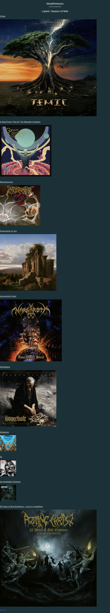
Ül (1, 457)
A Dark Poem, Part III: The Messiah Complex (20, 122)
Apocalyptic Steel (8, 296)
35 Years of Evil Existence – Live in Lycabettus (21, 506)
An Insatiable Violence (10, 482)
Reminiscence (6, 182)
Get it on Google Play (55, 6)
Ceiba (2, 16)
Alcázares (4, 432)
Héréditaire (5, 367)
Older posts (3, 610)
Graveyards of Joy (8, 231)
